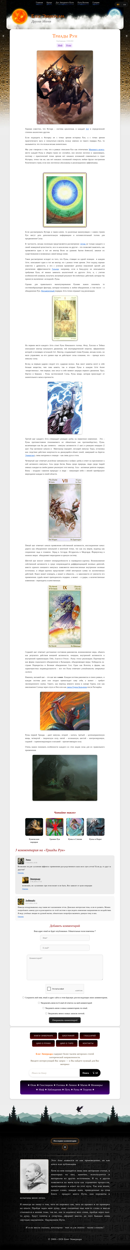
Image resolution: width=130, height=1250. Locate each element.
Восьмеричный (48, 290)
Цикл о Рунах (43, 1043)
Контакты (88, 1043)
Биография (68, 1035)
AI (96, 1072)
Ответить (21, 873)
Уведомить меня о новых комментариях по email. (66, 1008)
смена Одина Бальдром (77, 687)
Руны (68, 45)
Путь (67, 1089)
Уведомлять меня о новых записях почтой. (66, 1013)
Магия (83, 1085)
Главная (39, 2)
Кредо (49, 2)
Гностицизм (46, 1085)
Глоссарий (90, 1035)
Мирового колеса (96, 149)
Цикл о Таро (66, 1043)
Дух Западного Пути (65, 2)
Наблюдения (54, 1089)
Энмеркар (35, 878)
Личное (73, 1085)
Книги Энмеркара (43, 1035)
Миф (60, 45)
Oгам (33, 1085)
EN (125, 4)
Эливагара (29, 455)
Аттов (83, 243)
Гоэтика (60, 1085)
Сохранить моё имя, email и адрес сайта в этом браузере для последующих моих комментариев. (66, 998)
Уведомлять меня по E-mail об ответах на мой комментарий (66, 1003)
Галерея (96, 2)
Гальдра (55, 269)
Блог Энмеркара (48, 15)
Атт (87, 128)
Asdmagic (30, 900)
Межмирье (97, 1085)
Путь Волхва (83, 2)
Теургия (87, 1089)
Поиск (86, 1072)
